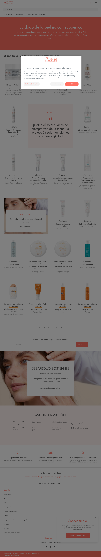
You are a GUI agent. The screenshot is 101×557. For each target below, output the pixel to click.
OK (72, 84)
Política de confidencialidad (36, 78)
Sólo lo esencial (57, 84)
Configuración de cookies (32, 84)
